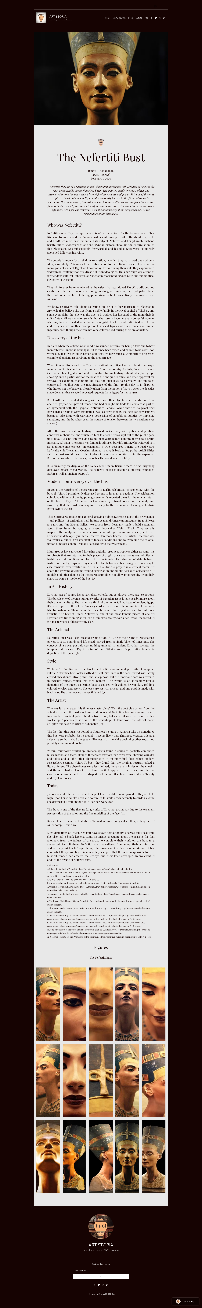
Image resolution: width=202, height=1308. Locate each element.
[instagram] (160, 17)
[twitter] (155, 17)
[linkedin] (164, 17)
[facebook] (151, 17)
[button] (48, 1004)
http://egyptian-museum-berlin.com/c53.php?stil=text (126, 936)
